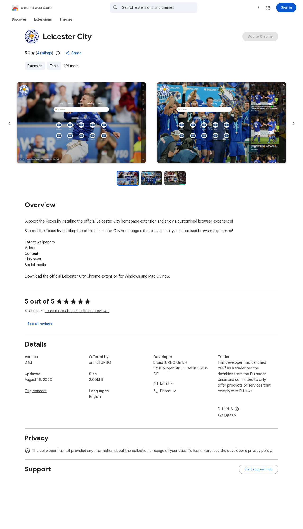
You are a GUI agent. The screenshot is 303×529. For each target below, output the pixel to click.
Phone (165, 391)
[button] (268, 8)
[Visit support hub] (258, 469)
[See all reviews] (40, 323)
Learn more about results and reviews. (77, 311)
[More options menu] (258, 7)
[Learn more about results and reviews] (237, 409)
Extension (34, 66)
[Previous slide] (9, 123)
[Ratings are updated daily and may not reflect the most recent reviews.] (57, 53)
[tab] (19, 19)
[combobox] (159, 7)
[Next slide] (293, 123)
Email (164, 383)
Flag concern (36, 391)
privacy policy (259, 450)
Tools (54, 66)
